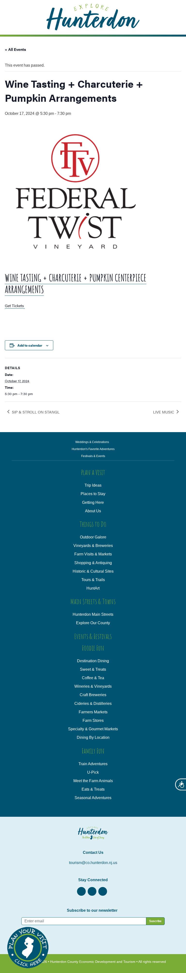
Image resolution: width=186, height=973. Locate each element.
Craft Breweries (93, 695)
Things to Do (93, 524)
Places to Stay (93, 494)
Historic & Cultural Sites (93, 571)
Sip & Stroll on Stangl (36, 412)
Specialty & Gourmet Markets (93, 729)
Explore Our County (93, 623)
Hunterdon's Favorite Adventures (93, 449)
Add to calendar (29, 345)
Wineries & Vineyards (93, 686)
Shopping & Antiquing (93, 563)
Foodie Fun (93, 647)
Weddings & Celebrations (92, 442)
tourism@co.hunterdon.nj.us (93, 863)
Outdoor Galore (93, 537)
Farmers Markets (93, 712)
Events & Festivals (93, 636)
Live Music (163, 412)
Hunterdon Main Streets (93, 614)
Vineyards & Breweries (93, 546)
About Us (93, 511)
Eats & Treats (93, 789)
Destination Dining (93, 661)
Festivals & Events (93, 456)
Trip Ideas (93, 485)
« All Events (15, 49)
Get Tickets (15, 305)
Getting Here (93, 502)
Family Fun (93, 750)
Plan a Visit (93, 472)
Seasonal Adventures (93, 798)
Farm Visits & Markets (93, 554)
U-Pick (93, 772)
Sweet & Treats (93, 669)
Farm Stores (93, 720)
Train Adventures (93, 764)
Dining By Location (93, 737)
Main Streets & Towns (93, 601)
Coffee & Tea (93, 678)
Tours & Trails (93, 580)
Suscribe (155, 921)
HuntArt (93, 588)
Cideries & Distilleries (93, 703)
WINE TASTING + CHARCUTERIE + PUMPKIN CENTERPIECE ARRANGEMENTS (75, 284)
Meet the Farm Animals (93, 781)
